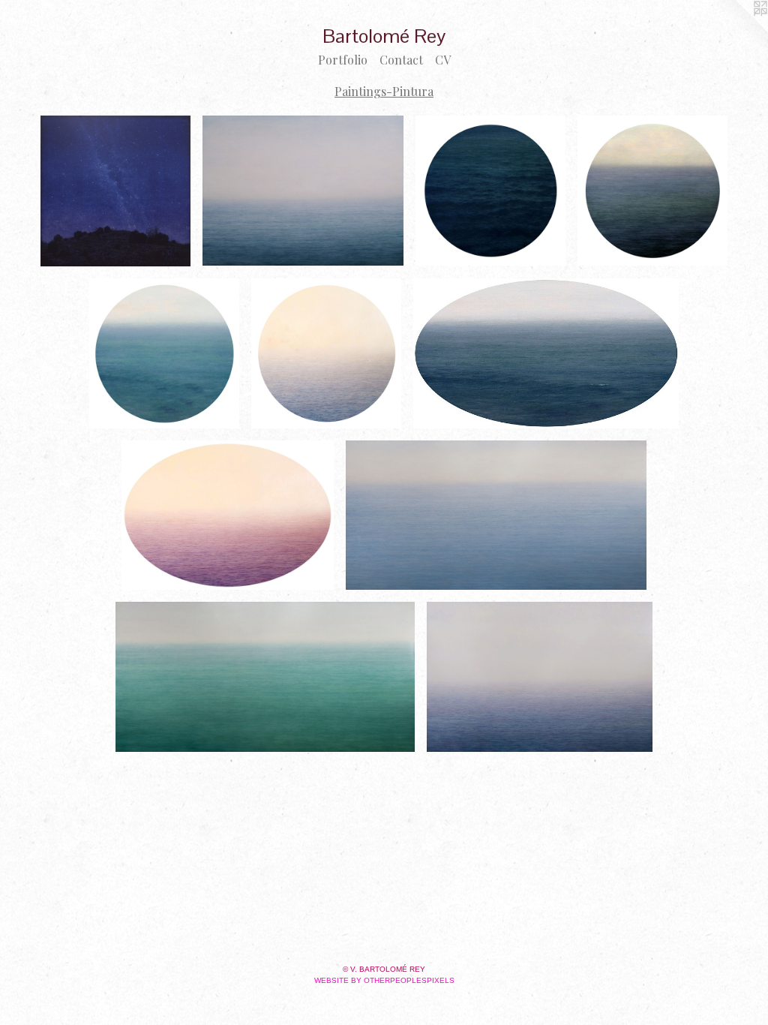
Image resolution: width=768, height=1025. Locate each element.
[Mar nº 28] (266, 677)
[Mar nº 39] (491, 191)
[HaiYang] (539, 677)
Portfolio (343, 60)
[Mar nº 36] (228, 515)
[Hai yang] (303, 191)
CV (443, 60)
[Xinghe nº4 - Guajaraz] (115, 191)
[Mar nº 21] (496, 515)
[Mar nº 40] (653, 191)
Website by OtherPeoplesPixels (384, 980)
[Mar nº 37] (326, 353)
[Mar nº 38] (164, 353)
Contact (401, 60)
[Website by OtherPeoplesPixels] (738, 30)
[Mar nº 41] (546, 353)
